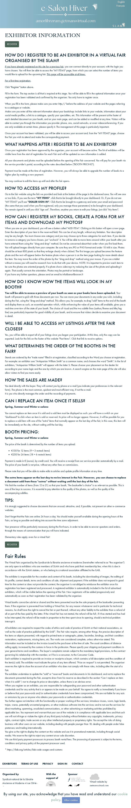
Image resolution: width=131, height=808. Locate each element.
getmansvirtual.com (99, 785)
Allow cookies (71, 800)
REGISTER (12, 44)
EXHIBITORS (9, 763)
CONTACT (77, 763)
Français (120, 5)
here (14, 154)
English (121, 2)
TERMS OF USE (29, 763)
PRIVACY (47, 763)
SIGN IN (62, 763)
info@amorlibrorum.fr (72, 274)
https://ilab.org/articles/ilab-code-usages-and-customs (34, 749)
